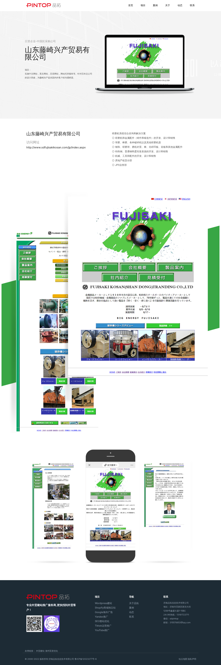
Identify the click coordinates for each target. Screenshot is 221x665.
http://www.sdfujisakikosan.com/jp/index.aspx (56, 147)
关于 (167, 5)
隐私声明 (192, 659)
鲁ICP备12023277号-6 (86, 659)
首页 (130, 5)
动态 (180, 5)
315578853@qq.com (180, 622)
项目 (143, 5)
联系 (192, 5)
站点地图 (183, 659)
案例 (155, 5)
